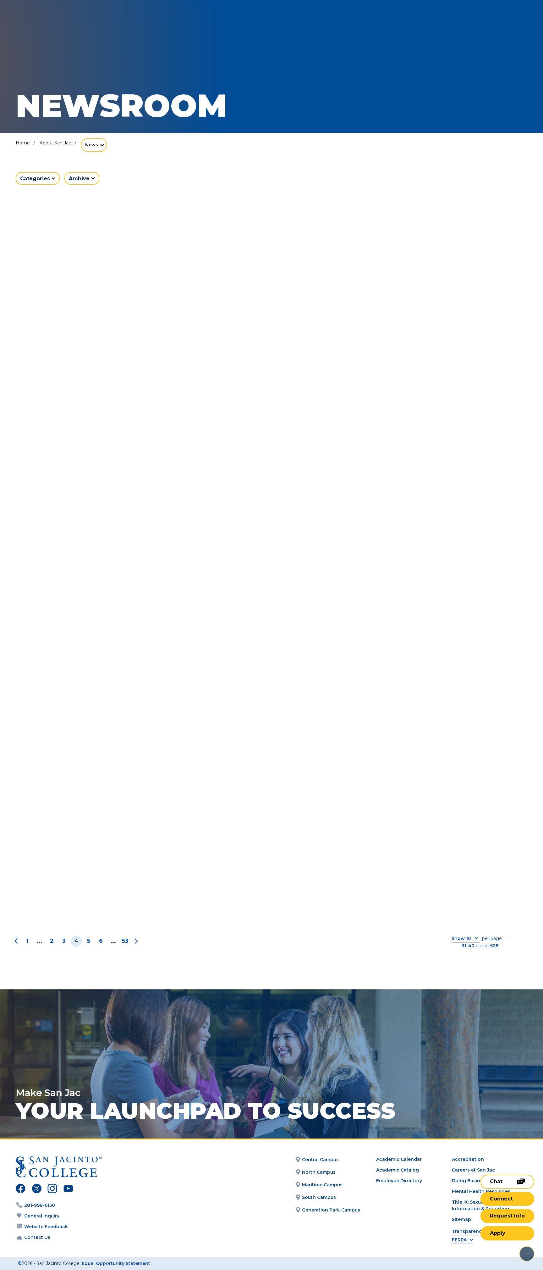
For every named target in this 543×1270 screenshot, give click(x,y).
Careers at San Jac (473, 1170)
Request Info (507, 1216)
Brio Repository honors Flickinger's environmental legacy (270, 703)
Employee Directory (399, 1180)
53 (125, 940)
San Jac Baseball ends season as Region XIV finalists (94, 335)
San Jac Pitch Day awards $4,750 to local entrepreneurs (440, 703)
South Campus (319, 1197)
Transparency (468, 1231)
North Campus (319, 1172)
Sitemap (461, 1219)
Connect (501, 1199)
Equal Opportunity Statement (116, 1263)
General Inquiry (41, 1216)
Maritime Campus (322, 1185)
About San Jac (55, 143)
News (91, 145)
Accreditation (468, 1159)
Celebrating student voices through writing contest (428, 519)
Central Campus (320, 1159)
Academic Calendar (399, 1159)
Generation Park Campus (331, 1210)
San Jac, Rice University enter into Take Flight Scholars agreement (271, 335)
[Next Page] (135, 941)
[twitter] (36, 1189)
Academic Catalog (397, 1170)
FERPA (459, 1240)
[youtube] (67, 1189)
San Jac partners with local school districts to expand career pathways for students (98, 708)
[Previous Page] (17, 941)
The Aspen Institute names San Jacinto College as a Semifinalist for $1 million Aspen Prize (439, 340)
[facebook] (20, 1189)
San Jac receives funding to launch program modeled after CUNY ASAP (91, 524)
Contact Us (37, 1237)
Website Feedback (46, 1226)
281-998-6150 (39, 1205)
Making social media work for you (270, 514)
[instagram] (52, 1189)
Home (23, 143)
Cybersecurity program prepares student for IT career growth (95, 887)
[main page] (51, 22)
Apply (497, 1233)
